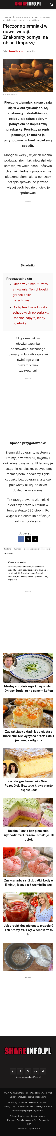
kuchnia (17, 549)
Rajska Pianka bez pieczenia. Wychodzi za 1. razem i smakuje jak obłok (28, 835)
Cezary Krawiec (16, 51)
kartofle (7, 549)
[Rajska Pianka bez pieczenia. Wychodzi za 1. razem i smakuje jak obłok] (28, 812)
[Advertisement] (28, 231)
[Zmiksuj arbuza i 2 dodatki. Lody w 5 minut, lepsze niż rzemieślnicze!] (28, 862)
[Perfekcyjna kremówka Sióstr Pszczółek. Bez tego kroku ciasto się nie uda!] (28, 763)
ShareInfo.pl (8, 17)
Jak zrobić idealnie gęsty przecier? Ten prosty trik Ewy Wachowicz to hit (29, 930)
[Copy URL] (35, 539)
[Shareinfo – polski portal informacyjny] (28, 1051)
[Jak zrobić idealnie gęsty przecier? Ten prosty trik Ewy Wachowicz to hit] (28, 907)
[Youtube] (36, 1071)
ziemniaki (8, 553)
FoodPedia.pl (35, 1077)
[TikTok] (20, 1071)
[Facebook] (21, 539)
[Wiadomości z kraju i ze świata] (28, 3)
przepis (47, 549)
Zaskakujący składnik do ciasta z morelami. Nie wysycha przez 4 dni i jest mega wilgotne (28, 736)
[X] (28, 539)
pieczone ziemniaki (32, 549)
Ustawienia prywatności (28, 1128)
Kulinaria (19, 17)
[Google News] (43, 1071)
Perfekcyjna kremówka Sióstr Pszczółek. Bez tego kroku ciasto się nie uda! (29, 785)
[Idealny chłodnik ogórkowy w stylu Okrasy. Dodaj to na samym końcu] (28, 668)
